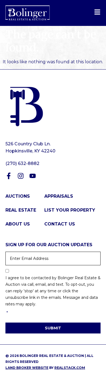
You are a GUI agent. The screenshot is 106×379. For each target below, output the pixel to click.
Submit (53, 328)
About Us (17, 224)
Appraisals (58, 196)
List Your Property (69, 210)
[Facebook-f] (8, 176)
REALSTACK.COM (69, 368)
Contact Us (59, 224)
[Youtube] (32, 176)
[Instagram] (20, 176)
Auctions (17, 196)
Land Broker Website (26, 368)
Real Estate (20, 210)
